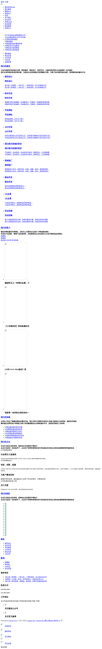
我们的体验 (5, 417)
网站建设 (8, 53)
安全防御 (8, 24)
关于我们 (8, 17)
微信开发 (8, 55)
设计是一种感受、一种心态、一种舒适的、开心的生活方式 (26, 577)
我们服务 (8, 9)
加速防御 (8, 62)
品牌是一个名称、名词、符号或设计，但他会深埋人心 (24, 579)
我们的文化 (5, 442)
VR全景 (7, 60)
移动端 (3, 240)
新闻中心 (8, 13)
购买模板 (8, 26)
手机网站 (8, 547)
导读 (8, 22)
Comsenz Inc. (30, 620)
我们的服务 (5, 66)
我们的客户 (5, 228)
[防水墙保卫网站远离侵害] (62, 620)
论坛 (8, 19)
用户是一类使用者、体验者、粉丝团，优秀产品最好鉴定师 (26, 581)
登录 (2, 2)
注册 (6, 2)
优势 (6, 15)
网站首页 (10, 7)
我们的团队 (5, 493)
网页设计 (8, 543)
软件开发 (8, 545)
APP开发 (8, 57)
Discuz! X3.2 (13, 620)
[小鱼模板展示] (1, 4)
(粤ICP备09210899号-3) (52, 620)
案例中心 (8, 11)
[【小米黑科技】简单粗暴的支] (16, 322)
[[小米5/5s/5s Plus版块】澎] (16, 366)
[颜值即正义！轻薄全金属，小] (16, 279)
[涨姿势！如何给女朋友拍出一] (16, 409)
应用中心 (8, 28)
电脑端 (3, 237)
